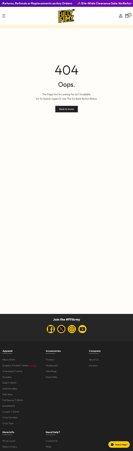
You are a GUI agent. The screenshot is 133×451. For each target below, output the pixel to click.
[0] (127, 16)
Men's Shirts (8, 359)
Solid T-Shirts (9, 382)
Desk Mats (51, 377)
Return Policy (9, 446)
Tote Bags (51, 371)
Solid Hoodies (9, 388)
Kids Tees (7, 394)
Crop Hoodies (10, 417)
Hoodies (7, 377)
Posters (50, 359)
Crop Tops (8, 423)
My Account (8, 440)
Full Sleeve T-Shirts (12, 400)
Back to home (66, 109)
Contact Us (52, 440)
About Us (94, 359)
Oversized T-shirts (12, 371)
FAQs (48, 446)
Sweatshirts (8, 405)
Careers (93, 365)
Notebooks (52, 365)
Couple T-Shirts (10, 411)
